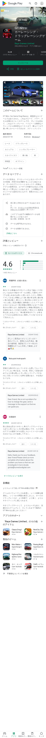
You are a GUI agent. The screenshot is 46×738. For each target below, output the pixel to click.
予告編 (23, 19)
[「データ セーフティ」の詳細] (42, 174)
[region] (23, 53)
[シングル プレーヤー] (27, 149)
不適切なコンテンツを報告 (15, 573)
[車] (35, 155)
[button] (33, 55)
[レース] (7, 143)
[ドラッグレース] (21, 143)
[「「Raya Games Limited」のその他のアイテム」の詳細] (42, 521)
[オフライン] (19, 161)
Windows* (36, 137)
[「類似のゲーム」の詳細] (42, 539)
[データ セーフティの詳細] (12, 233)
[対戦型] (7, 161)
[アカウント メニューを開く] (42, 3)
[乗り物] (25, 155)
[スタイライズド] (11, 155)
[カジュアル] (9, 149)
